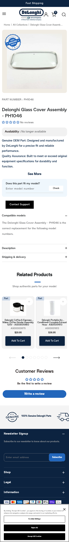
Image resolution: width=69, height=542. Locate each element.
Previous (12, 357)
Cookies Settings (34, 519)
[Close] (64, 509)
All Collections (20, 25)
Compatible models (13, 215)
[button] (11, 122)
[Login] (48, 15)
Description (9, 248)
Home (7, 25)
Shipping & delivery (14, 257)
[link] (29, 301)
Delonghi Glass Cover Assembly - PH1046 (34, 113)
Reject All (34, 528)
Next (56, 357)
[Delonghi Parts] (32, 14)
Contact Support (20, 204)
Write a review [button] (34, 393)
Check (56, 188)
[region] (34, 523)
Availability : (13, 131)
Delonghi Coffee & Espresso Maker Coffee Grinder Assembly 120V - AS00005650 (18, 322)
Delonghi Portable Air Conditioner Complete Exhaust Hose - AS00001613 (52, 322)
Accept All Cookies (34, 536)
